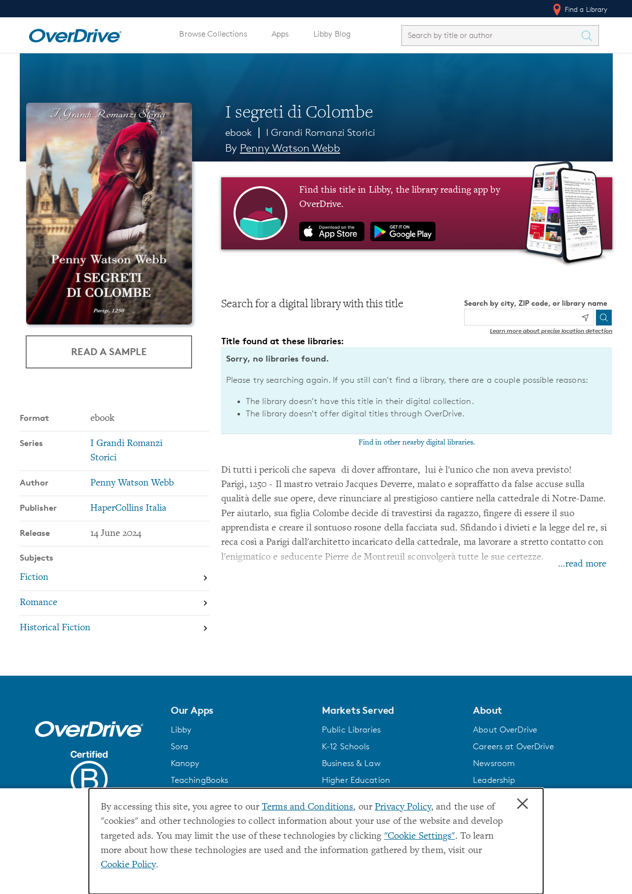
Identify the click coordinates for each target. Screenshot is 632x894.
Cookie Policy (128, 865)
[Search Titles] (589, 35)
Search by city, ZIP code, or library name (535, 303)
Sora (180, 746)
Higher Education (356, 780)
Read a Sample (109, 351)
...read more (582, 564)
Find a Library (585, 9)
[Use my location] (585, 317)
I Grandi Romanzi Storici (320, 132)
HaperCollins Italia (128, 508)
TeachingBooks (200, 780)
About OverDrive (505, 729)
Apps (280, 34)
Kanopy (185, 763)
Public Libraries (351, 729)
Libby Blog (332, 34)
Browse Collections (213, 34)
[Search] (604, 317)
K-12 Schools (345, 746)
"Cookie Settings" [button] (419, 836)
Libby (181, 729)
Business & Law (351, 763)
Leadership (494, 780)
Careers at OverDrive (513, 746)
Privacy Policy (403, 807)
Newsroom (494, 763)
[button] (240, 710)
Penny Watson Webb (290, 148)
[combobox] (491, 35)
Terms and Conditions (307, 807)
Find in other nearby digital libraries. (416, 443)
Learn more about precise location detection (551, 330)
